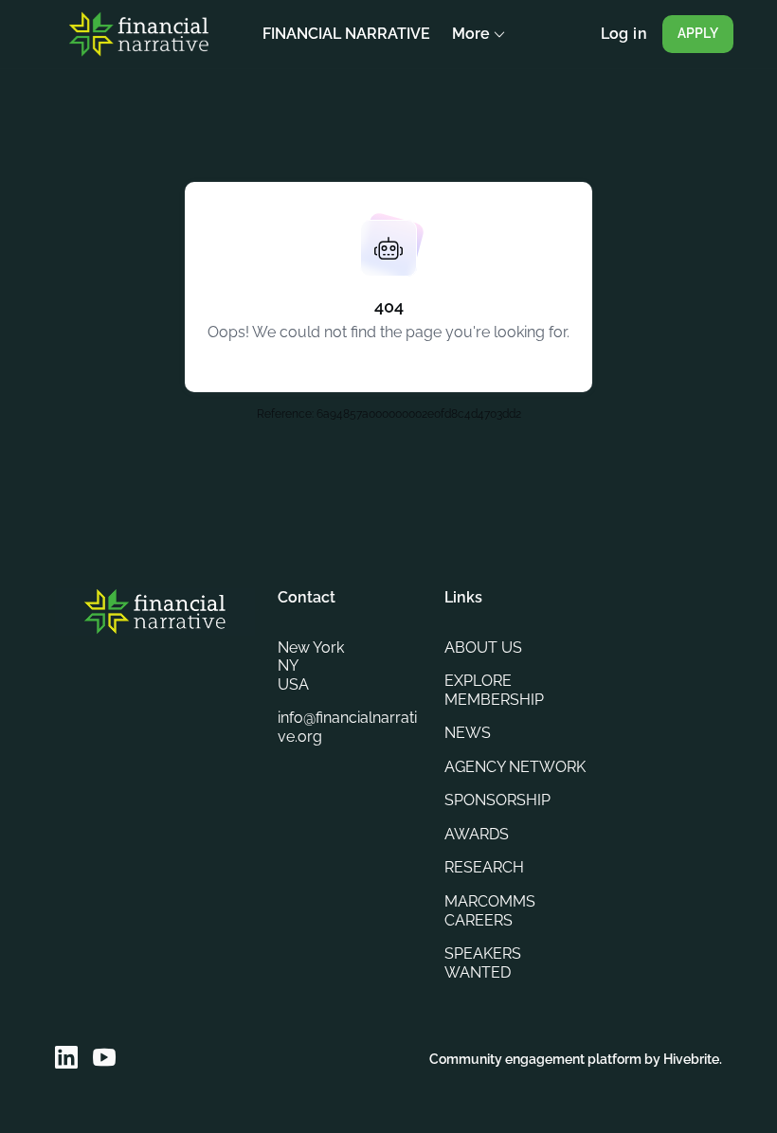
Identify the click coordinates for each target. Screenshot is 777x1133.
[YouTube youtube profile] (104, 1057)
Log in (624, 34)
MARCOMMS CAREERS (489, 910)
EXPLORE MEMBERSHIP (494, 690)
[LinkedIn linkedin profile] (66, 1057)
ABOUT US (483, 647)
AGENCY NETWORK (515, 767)
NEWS (467, 733)
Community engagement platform (535, 1059)
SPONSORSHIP (497, 800)
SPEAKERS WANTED (482, 962)
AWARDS (476, 834)
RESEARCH (484, 867)
